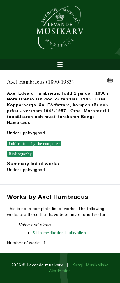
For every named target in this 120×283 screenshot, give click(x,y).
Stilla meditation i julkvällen (59, 232)
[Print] (110, 80)
